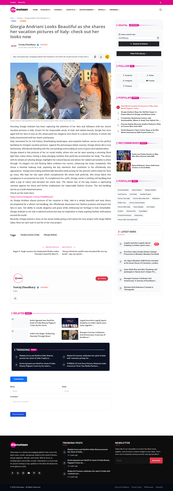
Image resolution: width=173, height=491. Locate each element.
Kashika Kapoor (145, 194)
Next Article (67, 247)
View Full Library (138, 53)
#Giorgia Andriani (50, 235)
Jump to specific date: (127, 34)
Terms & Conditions (122, 487)
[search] (160, 10)
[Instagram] (23, 473)
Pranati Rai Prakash (124, 215)
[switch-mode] (161, 2)
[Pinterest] (34, 473)
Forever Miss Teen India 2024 (127, 219)
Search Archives (139, 44)
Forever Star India (124, 198)
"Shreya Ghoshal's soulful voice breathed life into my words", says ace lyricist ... (84, 252)
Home (35, 10)
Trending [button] (113, 10)
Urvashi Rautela (123, 190)
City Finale (133, 194)
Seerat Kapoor (137, 190)
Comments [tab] (19, 379)
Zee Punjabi (150, 207)
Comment (14, 397)
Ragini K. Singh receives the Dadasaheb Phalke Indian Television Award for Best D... (36, 252)
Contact (13, 2)
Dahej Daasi (139, 215)
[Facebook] (12, 473)
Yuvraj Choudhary (24, 287)
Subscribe (156, 460)
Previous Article (52, 247)
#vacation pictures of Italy (30, 235)
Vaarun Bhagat (138, 207)
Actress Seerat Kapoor (137, 203)
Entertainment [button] (87, 10)
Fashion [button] (57, 10)
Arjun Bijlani (143, 211)
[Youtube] (28, 473)
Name (12, 387)
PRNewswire (148, 487)
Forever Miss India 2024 (141, 198)
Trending (19, 18)
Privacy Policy (136, 487)
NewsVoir (159, 487)
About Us (21, 2)
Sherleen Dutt (131, 211)
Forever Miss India (124, 207)
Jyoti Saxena (122, 194)
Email (64, 387)
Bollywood (155, 198)
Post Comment (18, 414)
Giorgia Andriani (150, 190)
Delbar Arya (122, 203)
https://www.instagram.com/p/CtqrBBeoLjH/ (31, 197)
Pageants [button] (45, 10)
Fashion (120, 211)
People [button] (101, 10)
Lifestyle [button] (70, 10)
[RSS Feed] (15, 298)
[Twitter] (18, 473)
